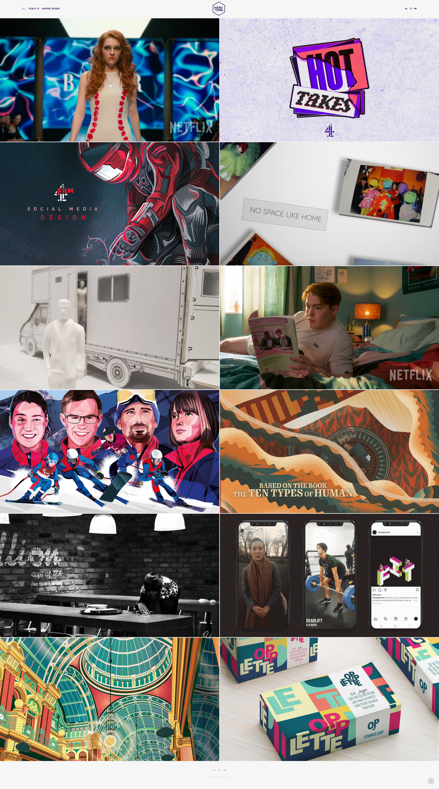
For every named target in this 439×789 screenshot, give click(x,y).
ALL (24, 8)
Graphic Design (51, 8)
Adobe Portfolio (224, 776)
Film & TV (34, 8)
